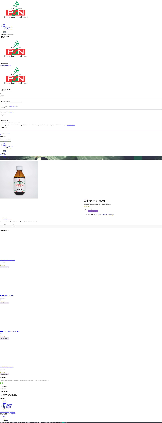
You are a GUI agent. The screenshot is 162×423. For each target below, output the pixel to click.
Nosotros (4, 31)
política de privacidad (71, 125)
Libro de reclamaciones (7, 405)
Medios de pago (6, 408)
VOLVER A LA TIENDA (5, 141)
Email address (4, 120)
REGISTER (4, 127)
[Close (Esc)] (0, 93)
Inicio (4, 156)
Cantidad (90, 209)
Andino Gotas (104, 214)
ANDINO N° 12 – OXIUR (7, 295)
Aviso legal (5, 409)
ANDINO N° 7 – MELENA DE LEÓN (10, 331)
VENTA (7, 28)
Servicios (4, 26)
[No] (66, 422)
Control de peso (6, 157)
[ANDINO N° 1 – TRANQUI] (9, 257)
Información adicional (7, 219)
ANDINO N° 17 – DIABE (6, 367)
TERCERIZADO (8, 29)
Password (3, 103)
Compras (4, 25)
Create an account (10, 112)
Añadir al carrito (93, 211)
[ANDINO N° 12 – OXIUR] (9, 293)
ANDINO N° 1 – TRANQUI (7, 260)
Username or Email (5, 101)
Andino (85, 199)
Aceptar (63, 422)
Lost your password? (13, 106)
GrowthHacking (12, 413)
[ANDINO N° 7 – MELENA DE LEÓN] (9, 328)
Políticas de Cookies (7, 407)
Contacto (4, 32)
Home (4, 24)
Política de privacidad (7, 406)
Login (8, 132)
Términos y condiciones (7, 404)
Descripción (5, 217)
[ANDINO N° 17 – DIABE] (9, 364)
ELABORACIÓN (9, 27)
